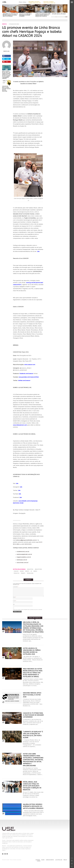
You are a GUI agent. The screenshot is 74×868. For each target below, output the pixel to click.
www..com (29, 364)
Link (38, 251)
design (22, 571)
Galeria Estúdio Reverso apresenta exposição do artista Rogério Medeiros (33, 806)
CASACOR (16, 571)
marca (35, 571)
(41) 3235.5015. (27, 544)
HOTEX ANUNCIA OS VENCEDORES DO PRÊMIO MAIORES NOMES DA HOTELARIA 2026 (32, 651)
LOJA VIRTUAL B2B (58, 859)
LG (31, 571)
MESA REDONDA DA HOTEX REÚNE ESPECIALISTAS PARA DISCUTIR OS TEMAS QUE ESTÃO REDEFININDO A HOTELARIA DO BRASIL (32, 672)
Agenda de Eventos (50, 859)
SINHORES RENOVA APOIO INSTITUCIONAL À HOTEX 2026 (32, 695)
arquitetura (38, 569)
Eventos (4, 24)
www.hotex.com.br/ (22, 562)
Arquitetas (30, 569)
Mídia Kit (65, 859)
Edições (42, 859)
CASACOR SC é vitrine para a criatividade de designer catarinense (33, 715)
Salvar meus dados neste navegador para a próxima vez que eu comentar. (27, 609)
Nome (14, 597)
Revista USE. (6, 51)
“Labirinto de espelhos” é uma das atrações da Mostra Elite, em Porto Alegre (33, 734)
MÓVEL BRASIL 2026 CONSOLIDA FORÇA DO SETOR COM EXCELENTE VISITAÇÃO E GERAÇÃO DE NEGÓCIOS (32, 786)
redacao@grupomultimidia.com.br (26, 540)
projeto (23, 573)
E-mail (14, 600)
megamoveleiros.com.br (24, 557)
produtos (16, 573)
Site (14, 604)
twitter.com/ (24, 380)
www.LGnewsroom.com (20, 425)
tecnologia (30, 573)
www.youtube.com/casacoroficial (29, 377)
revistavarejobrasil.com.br (24, 554)
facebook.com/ (26, 373)
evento (27, 571)
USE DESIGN (37, 859)
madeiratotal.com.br (23, 551)
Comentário (15, 586)
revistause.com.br (22, 560)
